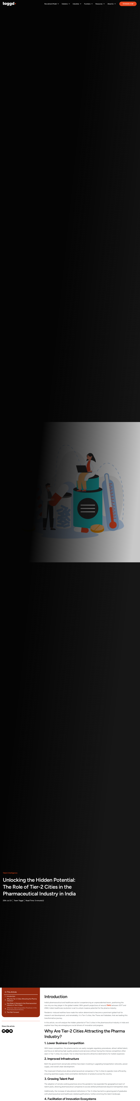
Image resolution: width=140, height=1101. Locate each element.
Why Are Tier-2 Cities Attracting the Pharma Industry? (22, 1000)
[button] (51, 3)
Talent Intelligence (10, 873)
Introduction (11, 996)
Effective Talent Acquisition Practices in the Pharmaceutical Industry (22, 1009)
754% (109, 1005)
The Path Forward (13, 1012)
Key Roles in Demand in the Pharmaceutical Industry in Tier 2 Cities (21, 1004)
